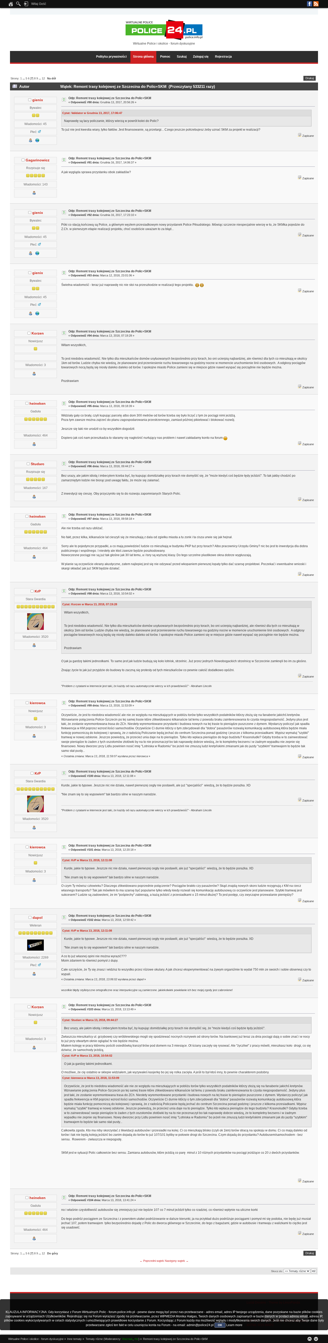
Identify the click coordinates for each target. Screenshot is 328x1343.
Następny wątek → (177, 1260)
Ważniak (127, 1338)
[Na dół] (316, 1338)
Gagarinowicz (37, 160)
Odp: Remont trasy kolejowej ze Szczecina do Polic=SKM (109, 98)
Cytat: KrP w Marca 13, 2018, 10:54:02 (87, 1055)
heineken (37, 403)
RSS (316, 3)
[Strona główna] (10, 5)
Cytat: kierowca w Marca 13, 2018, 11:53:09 (90, 1077)
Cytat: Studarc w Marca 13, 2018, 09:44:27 (90, 1020)
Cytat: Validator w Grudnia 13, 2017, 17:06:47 (92, 112)
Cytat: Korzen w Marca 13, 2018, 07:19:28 (89, 604)
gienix (37, 100)
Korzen (38, 333)
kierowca (37, 703)
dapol (38, 918)
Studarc (37, 464)
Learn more (234, 1325)
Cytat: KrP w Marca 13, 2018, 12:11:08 (87, 860)
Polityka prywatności (111, 56)
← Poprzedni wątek (152, 1260)
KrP (38, 591)
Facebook (309, 3)
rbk (136, 1338)
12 (43, 78)
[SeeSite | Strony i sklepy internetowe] (37, 141)
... (24, 78)
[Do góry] (309, 1338)
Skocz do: (277, 1271)
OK (220, 1325)
